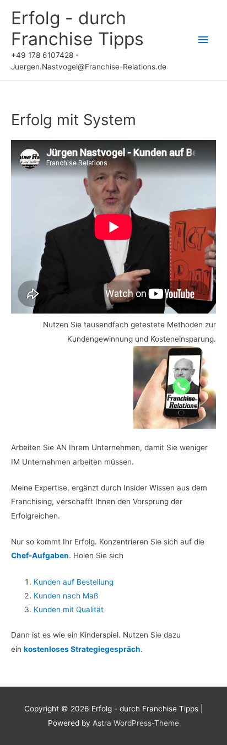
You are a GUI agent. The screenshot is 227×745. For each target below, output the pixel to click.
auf (68, 581)
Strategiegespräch (105, 649)
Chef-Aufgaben (40, 555)
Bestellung (95, 581)
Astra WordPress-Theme (136, 723)
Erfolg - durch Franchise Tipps (77, 28)
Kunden (48, 581)
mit (68, 609)
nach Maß (80, 595)
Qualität (90, 609)
